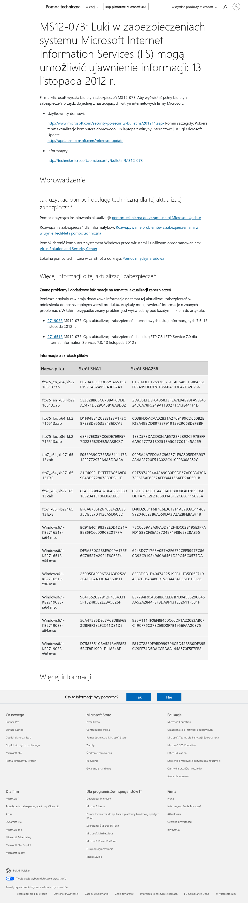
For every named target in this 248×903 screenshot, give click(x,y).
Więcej (90, 7)
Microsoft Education (179, 722)
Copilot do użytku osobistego (23, 745)
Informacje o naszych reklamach (159, 893)
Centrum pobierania (98, 729)
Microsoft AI (13, 798)
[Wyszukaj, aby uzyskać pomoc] (224, 6)
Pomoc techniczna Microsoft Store (106, 737)
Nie (169, 696)
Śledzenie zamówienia (99, 753)
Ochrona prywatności (179, 822)
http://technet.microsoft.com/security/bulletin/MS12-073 (95, 160)
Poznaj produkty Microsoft (21, 760)
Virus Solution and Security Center (68, 248)
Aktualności (174, 814)
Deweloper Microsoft (98, 798)
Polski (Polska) (21, 870)
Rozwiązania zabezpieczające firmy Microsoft (32, 806)
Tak (139, 696)
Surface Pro (12, 722)
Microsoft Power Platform (101, 841)
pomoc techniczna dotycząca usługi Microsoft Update (156, 217)
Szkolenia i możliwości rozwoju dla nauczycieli (194, 760)
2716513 (55, 336)
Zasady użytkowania (96, 893)
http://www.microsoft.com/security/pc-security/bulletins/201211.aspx (105, 123)
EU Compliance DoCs (196, 893)
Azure (9, 814)
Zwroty (90, 745)
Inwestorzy (173, 829)
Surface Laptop (14, 729)
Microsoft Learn (95, 806)
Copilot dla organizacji (19, 737)
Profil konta (93, 722)
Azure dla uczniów (178, 776)
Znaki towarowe (124, 893)
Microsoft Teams (15, 853)
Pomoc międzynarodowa (143, 258)
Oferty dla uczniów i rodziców (184, 768)
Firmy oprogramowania (99, 849)
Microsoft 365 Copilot (18, 845)
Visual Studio (94, 856)
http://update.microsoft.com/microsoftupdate (85, 140)
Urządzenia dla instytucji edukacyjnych (190, 729)
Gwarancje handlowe (98, 768)
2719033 (55, 320)
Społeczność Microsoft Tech (102, 825)
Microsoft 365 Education (181, 745)
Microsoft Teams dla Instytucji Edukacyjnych (193, 737)
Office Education (176, 753)
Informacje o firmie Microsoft (184, 806)
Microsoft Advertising (18, 837)
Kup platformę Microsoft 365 (125, 7)
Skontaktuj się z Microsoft (32, 893)
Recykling (92, 760)
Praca (170, 798)
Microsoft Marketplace (99, 833)
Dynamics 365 (14, 822)
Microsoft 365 (14, 753)
